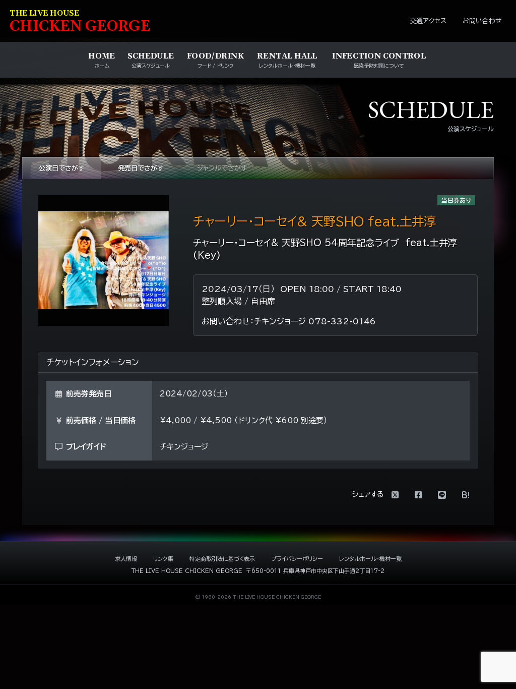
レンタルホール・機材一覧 (370, 558)
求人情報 (126, 558)
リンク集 (163, 558)
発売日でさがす (141, 168)
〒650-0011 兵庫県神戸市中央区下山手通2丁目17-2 (315, 570)
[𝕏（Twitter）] (395, 495)
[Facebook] (418, 495)
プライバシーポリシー (297, 558)
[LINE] (442, 495)
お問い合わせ (482, 21)
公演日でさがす (62, 168)
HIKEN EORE (80, 22)
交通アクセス (428, 21)
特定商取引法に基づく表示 (222, 558)
